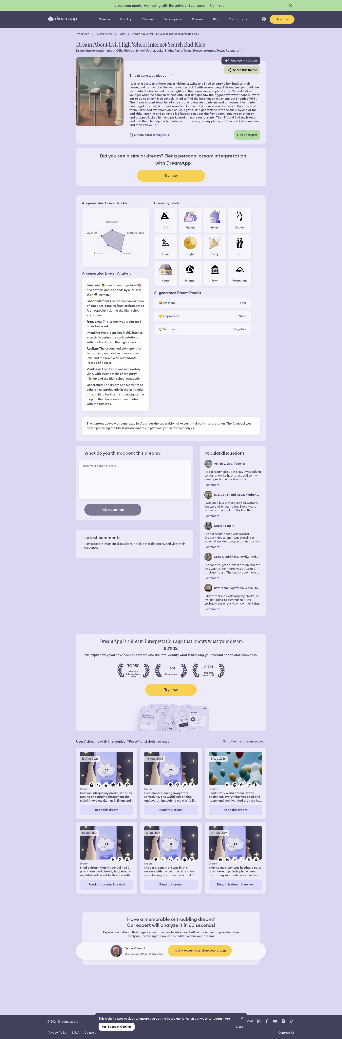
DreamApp (82, 33)
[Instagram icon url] (283, 1021)
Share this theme (245, 70)
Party (122, 33)
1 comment (211, 485)
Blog (216, 19)
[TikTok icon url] (291, 1021)
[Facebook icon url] (267, 1021)
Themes (147, 19)
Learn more (222, 1019)
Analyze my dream (244, 61)
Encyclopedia (172, 19)
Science (104, 19)
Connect (217, 5)
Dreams (197, 19)
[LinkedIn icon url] (259, 1021)
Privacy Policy (57, 1032)
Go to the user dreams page (242, 741)
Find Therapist (247, 135)
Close (239, 1027)
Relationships (104, 33)
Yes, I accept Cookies (116, 1027)
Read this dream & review (106, 884)
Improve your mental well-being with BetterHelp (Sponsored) (158, 5)
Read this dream (106, 810)
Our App (126, 19)
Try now (282, 19)
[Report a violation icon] (172, 76)
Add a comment (113, 510)
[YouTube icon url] (275, 1021)
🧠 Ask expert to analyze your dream (200, 951)
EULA (76, 1032)
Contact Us (286, 1032)
